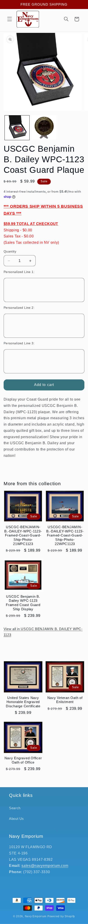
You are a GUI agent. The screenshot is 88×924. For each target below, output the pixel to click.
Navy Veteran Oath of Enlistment (65, 700)
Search (15, 808)
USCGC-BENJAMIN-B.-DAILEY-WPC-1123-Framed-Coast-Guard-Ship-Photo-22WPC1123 (65, 535)
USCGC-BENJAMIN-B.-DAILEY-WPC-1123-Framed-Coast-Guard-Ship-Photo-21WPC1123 (23, 535)
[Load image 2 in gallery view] (44, 127)
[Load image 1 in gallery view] (17, 127)
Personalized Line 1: (19, 272)
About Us (16, 818)
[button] (9, 19)
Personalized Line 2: (19, 307)
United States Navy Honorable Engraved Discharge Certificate (23, 702)
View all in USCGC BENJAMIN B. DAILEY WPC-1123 (43, 632)
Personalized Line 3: (19, 343)
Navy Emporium (36, 916)
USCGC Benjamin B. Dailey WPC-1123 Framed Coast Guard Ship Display (23, 603)
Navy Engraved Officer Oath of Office (23, 760)
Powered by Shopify (61, 916)
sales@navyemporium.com (44, 866)
